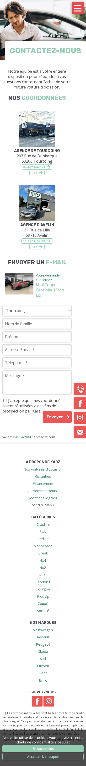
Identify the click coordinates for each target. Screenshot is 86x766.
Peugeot (43, 644)
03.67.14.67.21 (34, 167)
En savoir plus (43, 748)
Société (43, 610)
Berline (43, 538)
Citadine (43, 524)
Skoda (43, 651)
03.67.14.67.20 (33, 241)
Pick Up (43, 596)
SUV (43, 531)
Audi (43, 658)
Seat (43, 673)
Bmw (43, 680)
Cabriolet (43, 581)
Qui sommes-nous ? (43, 490)
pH (52, 505)
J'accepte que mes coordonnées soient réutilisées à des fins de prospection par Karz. (33, 406)
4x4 (43, 560)
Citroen (43, 665)
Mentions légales (43, 497)
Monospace (43, 545)
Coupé (43, 603)
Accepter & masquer (43, 756)
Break (43, 553)
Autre (43, 574)
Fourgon (43, 589)
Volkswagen (43, 629)
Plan (33, 172)
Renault (43, 637)
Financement (43, 483)
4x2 (43, 567)
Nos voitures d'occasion (43, 469)
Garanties (43, 476)
